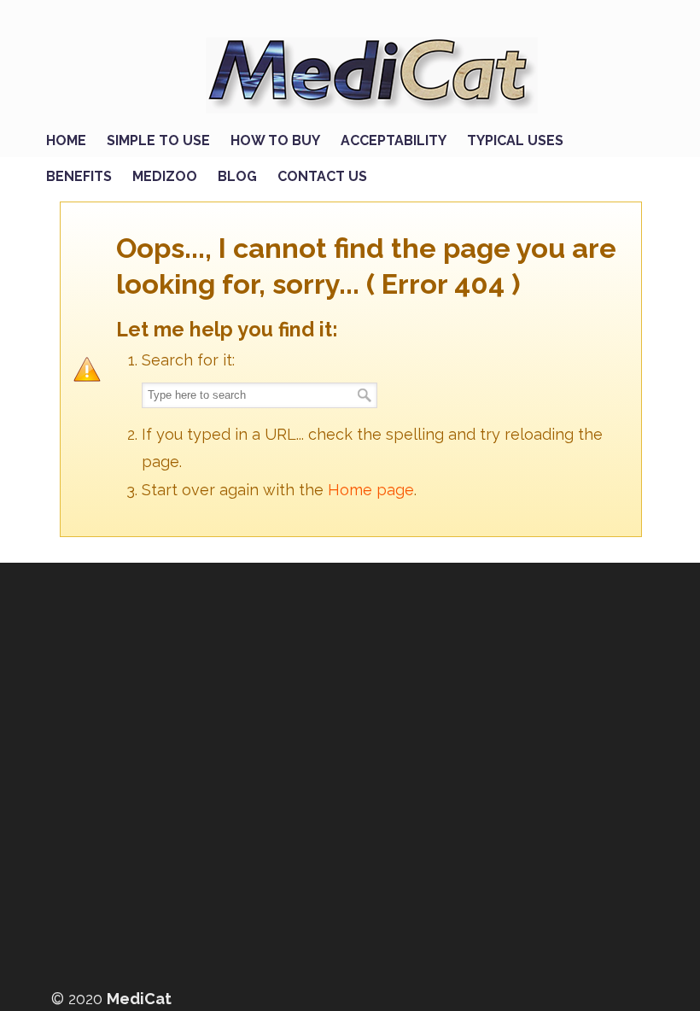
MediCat (367, 70)
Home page (371, 490)
